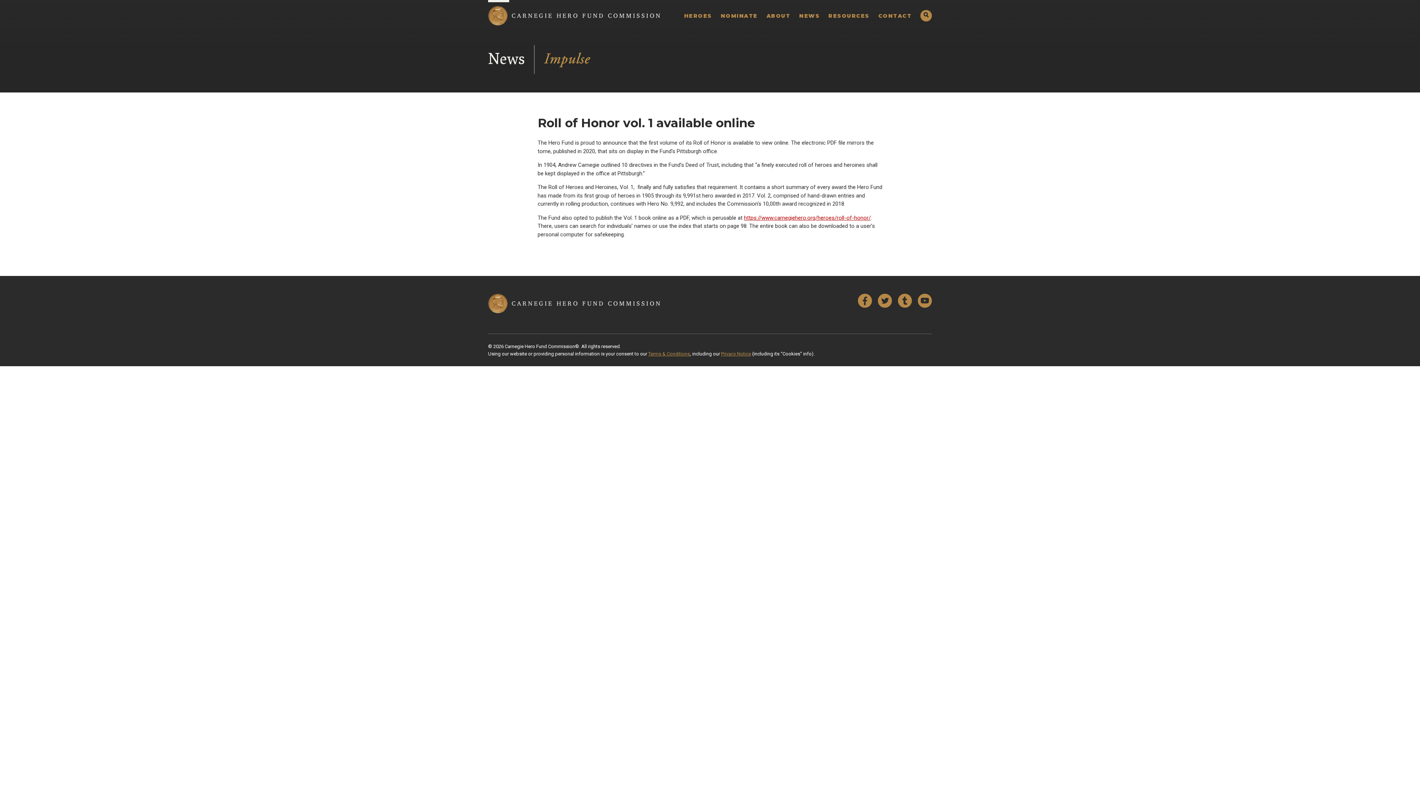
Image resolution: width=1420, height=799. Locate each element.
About (779, 15)
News (809, 15)
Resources (848, 15)
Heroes (698, 15)
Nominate (739, 15)
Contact (895, 15)
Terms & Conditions (669, 354)
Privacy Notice (736, 354)
